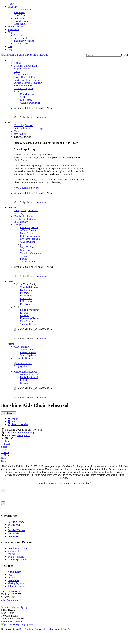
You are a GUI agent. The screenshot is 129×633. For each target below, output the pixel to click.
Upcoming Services (23, 125)
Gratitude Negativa (23, 88)
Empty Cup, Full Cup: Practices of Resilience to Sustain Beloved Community (28, 80)
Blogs (10, 32)
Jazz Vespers (20, 134)
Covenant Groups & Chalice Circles (30, 240)
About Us (19, 91)
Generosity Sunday (23, 358)
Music (17, 131)
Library (11, 577)
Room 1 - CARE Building (21, 432)
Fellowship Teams (29, 227)
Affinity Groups (28, 230)
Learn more (41, 117)
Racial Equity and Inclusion (29, 379)
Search (124, 54)
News (17, 71)
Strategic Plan (14, 551)
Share (6, 441)
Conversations (21, 74)
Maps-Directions (22, 68)
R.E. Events (26, 298)
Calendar (12, 6)
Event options (9, 413)
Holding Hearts (21, 43)
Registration (26, 295)
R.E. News (25, 304)
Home (11, 4)
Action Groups (27, 349)
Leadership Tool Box (18, 559)
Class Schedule (27, 321)
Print (13, 421)
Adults (17, 307)
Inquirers (24, 315)
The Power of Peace (24, 85)
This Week (19, 12)
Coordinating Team (17, 548)
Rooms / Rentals (16, 26)
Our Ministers (27, 94)
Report (14, 418)
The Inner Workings (24, 40)
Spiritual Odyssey (29, 324)
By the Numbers (16, 556)
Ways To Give (27, 247)
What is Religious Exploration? (29, 288)
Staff (22, 97)
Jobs (10, 574)
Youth (20, 435)
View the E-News (10, 607)
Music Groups (27, 233)
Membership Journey (24, 216)
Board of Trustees (16, 530)
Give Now (25, 250)
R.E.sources (26, 301)
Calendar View (21, 21)
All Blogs (18, 35)
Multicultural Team (29, 374)
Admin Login (14, 572)
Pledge (23, 258)
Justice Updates (28, 355)
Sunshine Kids (55, 483)
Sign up (23, 607)
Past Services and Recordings (28, 128)
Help (10, 49)
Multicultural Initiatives (25, 371)
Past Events (19, 18)
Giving (17, 244)
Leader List (13, 580)
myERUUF (13, 29)
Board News (14, 524)
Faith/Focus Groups (30, 236)
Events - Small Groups (25, 219)
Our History (26, 99)
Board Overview (16, 522)
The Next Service (22, 136)
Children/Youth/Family (25, 284)
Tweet (6, 444)
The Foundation (28, 261)
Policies (11, 554)
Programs (25, 292)
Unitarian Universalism (25, 65)
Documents (13, 533)
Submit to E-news (16, 586)
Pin (5, 449)
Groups (17, 224)
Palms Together (21, 38)
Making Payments (16, 583)
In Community (21, 221)
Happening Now (22, 23)
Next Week (19, 15)
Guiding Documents (30, 102)
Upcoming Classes (29, 318)
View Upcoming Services (26, 187)
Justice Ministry (21, 346)
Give (10, 46)
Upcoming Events (23, 9)
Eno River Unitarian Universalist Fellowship (36, 629)
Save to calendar (19, 424)
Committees (13, 536)
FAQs (11, 527)
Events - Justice (28, 352)
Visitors (17, 63)
